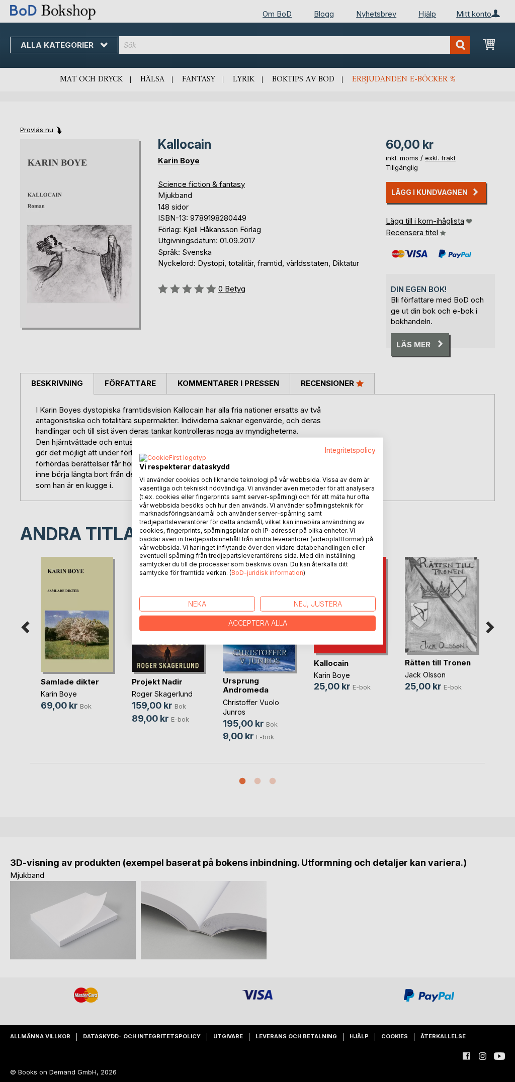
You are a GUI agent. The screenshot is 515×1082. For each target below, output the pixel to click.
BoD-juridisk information (267, 572)
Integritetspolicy (350, 450)
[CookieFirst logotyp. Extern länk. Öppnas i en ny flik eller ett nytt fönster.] (172, 458)
